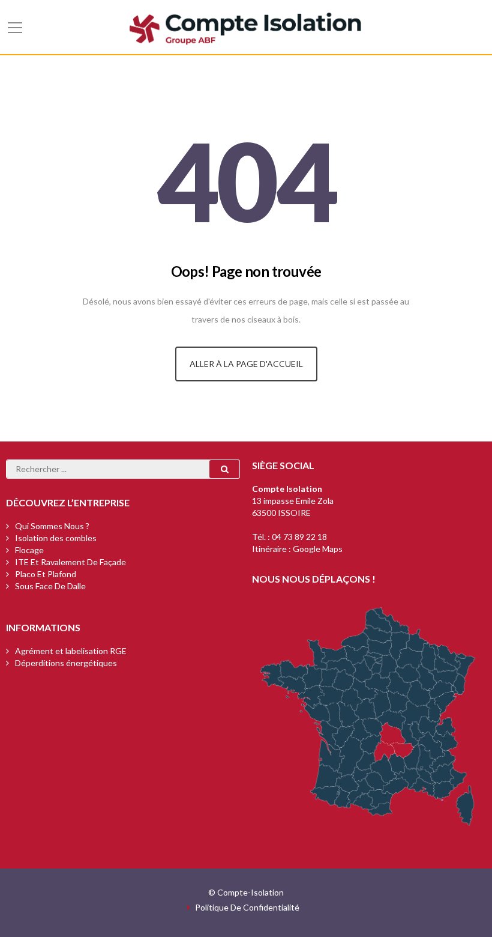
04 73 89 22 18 (299, 537)
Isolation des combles (56, 538)
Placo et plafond (45, 574)
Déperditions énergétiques (66, 663)
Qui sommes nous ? (52, 526)
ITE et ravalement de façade (70, 562)
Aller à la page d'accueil (246, 364)
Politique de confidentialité (247, 907)
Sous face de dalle (50, 586)
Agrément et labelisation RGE (71, 651)
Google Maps (318, 549)
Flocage (29, 550)
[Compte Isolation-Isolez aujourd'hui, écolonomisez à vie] (246, 27)
